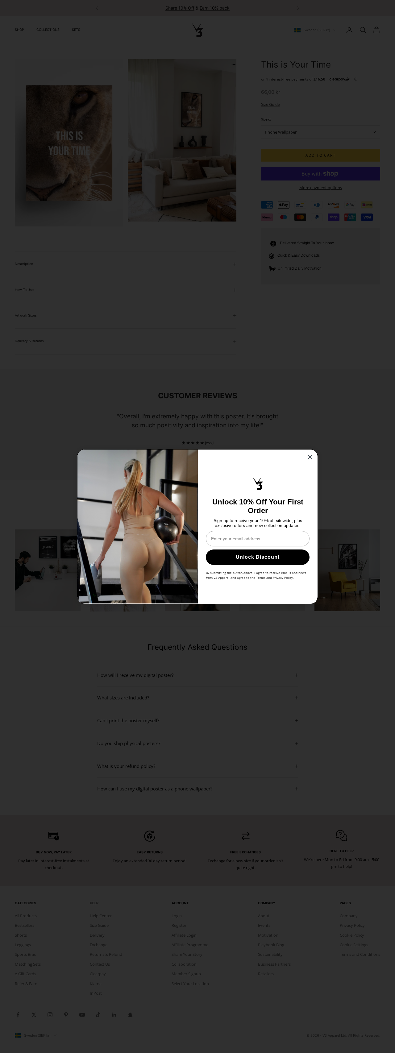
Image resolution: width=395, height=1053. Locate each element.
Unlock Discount (258, 557)
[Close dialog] (310, 457)
